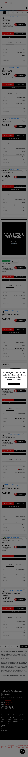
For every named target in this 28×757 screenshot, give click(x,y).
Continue (14, 384)
